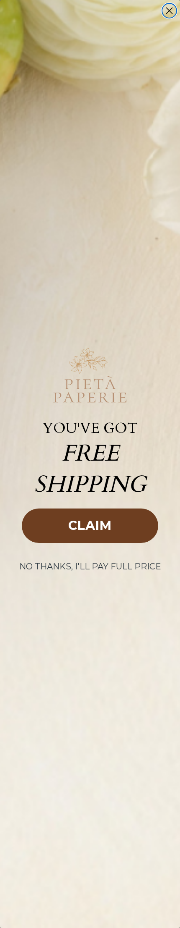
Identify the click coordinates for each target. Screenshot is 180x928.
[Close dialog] (169, 10)
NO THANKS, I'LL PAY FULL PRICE (90, 566)
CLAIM (90, 525)
